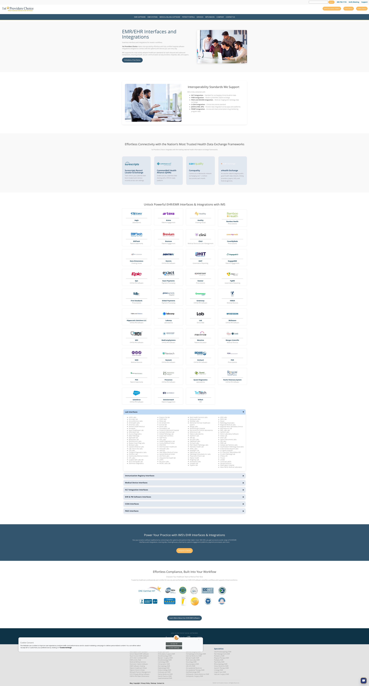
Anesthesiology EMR (165, 656)
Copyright (136, 683)
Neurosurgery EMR (192, 664)
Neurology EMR (191, 662)
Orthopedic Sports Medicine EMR (197, 674)
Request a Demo (185, 550)
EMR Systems (153, 17)
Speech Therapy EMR (221, 668)
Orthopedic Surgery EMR (194, 676)
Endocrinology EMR (164, 670)
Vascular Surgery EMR (221, 674)
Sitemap (153, 683)
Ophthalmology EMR (193, 672)
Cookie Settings (174, 648)
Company (220, 17)
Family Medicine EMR (165, 674)
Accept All (174, 644)
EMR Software (140, 17)
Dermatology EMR (164, 666)
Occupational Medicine (194, 668)
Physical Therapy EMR (221, 658)
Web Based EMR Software (139, 652)
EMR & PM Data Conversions (139, 676)
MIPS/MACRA (210, 17)
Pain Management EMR (222, 654)
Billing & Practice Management (140, 672)
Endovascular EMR (164, 672)
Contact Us (230, 17)
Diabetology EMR (164, 668)
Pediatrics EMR (219, 656)
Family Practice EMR (165, 676)
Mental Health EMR (192, 658)
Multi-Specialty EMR (193, 660)
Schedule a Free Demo (132, 60)
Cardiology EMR (163, 662)
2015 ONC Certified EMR (138, 658)
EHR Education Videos (332, 8)
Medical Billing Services (138, 662)
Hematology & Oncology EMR (196, 654)
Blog (131, 683)
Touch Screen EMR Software (139, 656)
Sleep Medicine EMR (221, 666)
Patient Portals (188, 17)
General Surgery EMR (193, 652)
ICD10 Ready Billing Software (139, 674)
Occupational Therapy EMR (195, 670)
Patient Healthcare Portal (138, 668)
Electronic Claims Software (139, 664)
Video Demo (361, 8)
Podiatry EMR (218, 660)
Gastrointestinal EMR (165, 678)
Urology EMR (218, 670)
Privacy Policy (145, 683)
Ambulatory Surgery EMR (166, 654)
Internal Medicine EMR (194, 656)
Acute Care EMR (163, 652)
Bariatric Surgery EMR (165, 658)
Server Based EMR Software (139, 654)
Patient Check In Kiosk (137, 670)
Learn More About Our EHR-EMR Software (184, 618)
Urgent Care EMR (220, 672)
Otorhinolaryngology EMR (222, 652)
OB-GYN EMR (190, 666)
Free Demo (349, 8)
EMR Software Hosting (137, 666)
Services (200, 17)
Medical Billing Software (170, 17)
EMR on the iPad (135, 660)
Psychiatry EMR (219, 662)
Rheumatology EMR (220, 664)
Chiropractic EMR (164, 664)
